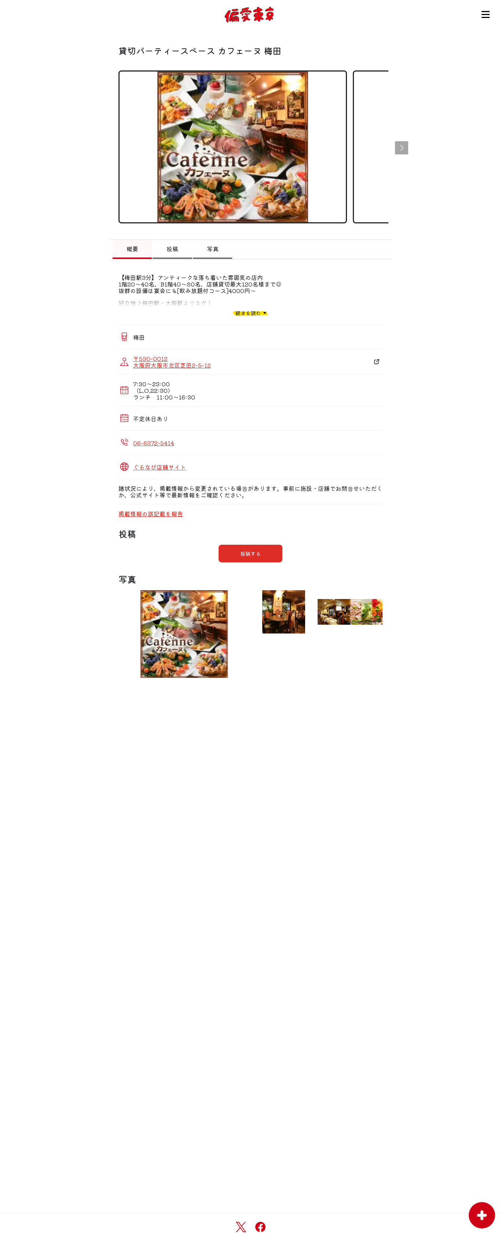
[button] (401, 147)
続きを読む (248, 313)
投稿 (172, 248)
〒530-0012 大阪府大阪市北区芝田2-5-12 (172, 361)
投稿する (250, 553)
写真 (213, 248)
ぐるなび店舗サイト (159, 467)
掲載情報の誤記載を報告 (150, 513)
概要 (132, 248)
